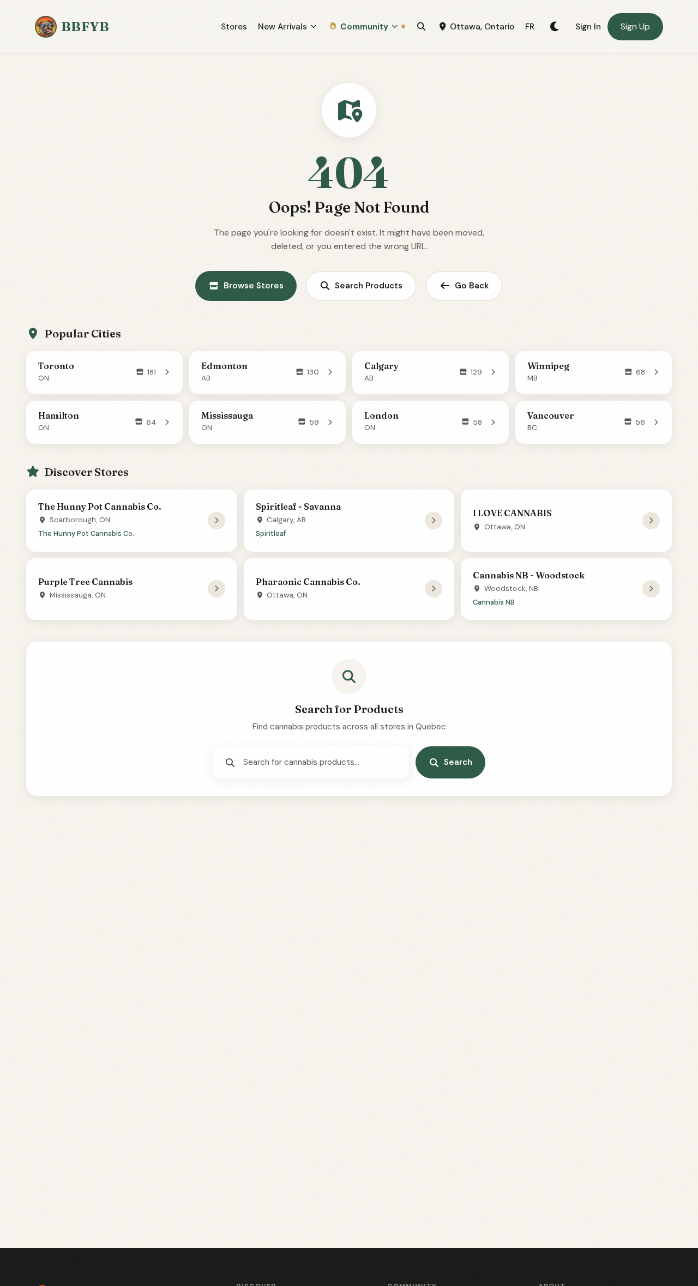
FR (529, 26)
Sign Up (635, 26)
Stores (234, 26)
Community (364, 26)
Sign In (588, 26)
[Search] (421, 26)
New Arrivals (282, 26)
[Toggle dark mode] (554, 27)
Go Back (472, 285)
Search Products (368, 285)
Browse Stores (254, 285)
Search (458, 762)
